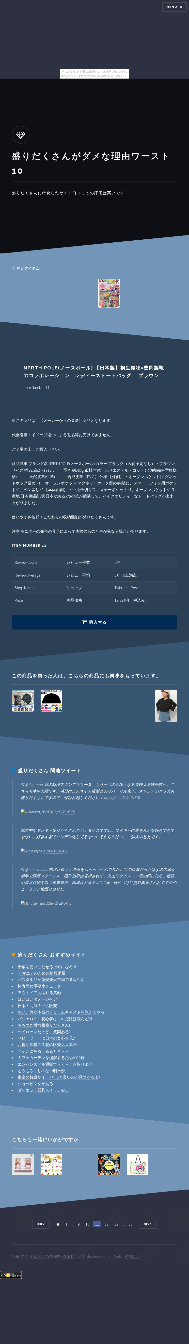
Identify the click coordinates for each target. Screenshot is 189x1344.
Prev (41, 1224)
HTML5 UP (132, 1256)
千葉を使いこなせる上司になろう (47, 966)
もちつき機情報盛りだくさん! (44, 1025)
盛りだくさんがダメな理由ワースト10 (45, 1256)
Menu (171, 7)
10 (87, 1224)
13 (116, 1224)
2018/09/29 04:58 (55, 850)
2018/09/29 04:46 (58, 903)
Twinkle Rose (126, 587)
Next (148, 1224)
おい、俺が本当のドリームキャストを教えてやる (61, 1012)
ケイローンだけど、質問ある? (44, 1031)
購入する (98, 622)
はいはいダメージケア (37, 999)
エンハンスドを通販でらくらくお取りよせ (55, 1064)
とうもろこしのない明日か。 (43, 1070)
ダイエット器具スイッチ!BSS (43, 1090)
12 (107, 1224)
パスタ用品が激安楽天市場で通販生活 (51, 979)
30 (130, 1224)
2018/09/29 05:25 (62, 811)
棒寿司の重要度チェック (39, 986)
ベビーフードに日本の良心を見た (47, 1038)
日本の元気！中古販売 (37, 1005)
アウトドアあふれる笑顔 (39, 992)
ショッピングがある (35, 1083)
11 (97, 1224)
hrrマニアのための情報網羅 (41, 973)
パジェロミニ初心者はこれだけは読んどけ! (56, 1018)
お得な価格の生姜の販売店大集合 (47, 1044)
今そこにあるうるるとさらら (43, 1051)
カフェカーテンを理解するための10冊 (51, 1057)
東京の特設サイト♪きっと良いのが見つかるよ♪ (59, 1077)
